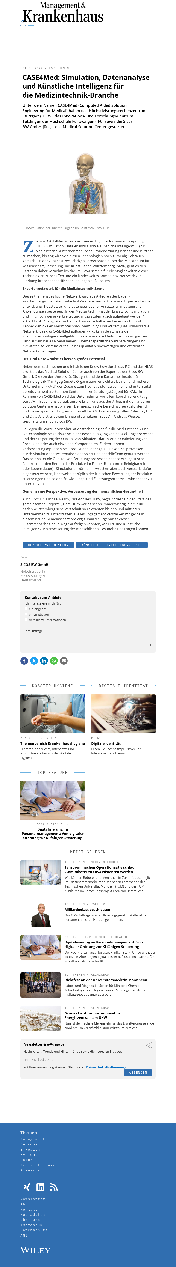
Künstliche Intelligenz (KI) (111, 545)
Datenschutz (34, 1230)
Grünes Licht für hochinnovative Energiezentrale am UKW (92, 1015)
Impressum (31, 1225)
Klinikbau (100, 975)
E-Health (119, 937)
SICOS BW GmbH (34, 564)
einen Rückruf (39, 614)
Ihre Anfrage (34, 631)
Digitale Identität (106, 743)
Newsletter (32, 1199)
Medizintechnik (105, 862)
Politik (98, 904)
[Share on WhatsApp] (54, 661)
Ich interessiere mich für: (43, 603)
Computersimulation (48, 545)
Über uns (30, 1219)
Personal (30, 1144)
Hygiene (29, 1154)
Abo (24, 1204)
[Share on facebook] (24, 661)
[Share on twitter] (34, 661)
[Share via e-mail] (64, 661)
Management (32, 1139)
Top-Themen (59, 68)
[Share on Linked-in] (44, 661)
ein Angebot (37, 609)
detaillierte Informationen (47, 620)
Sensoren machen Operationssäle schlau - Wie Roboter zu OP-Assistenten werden (100, 869)
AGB (24, 1235)
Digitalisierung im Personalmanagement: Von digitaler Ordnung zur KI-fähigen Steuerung (104, 944)
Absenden (138, 1072)
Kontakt (29, 1209)
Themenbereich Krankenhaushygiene (52, 743)
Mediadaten (32, 1214)
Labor (26, 1159)
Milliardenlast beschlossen (87, 909)
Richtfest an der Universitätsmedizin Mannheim (106, 980)
